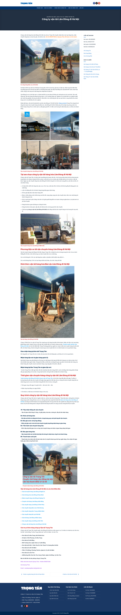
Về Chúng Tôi (87, 50)
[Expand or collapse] (99, 83)
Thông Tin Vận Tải (69, 16)
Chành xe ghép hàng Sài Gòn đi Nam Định (33, 574)
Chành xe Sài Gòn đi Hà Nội (70, 574)
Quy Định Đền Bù (53, 592)
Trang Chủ (40, 7)
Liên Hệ (81, 7)
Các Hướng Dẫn (88, 56)
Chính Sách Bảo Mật (54, 590)
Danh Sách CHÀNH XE (60, 7)
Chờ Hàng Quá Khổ (72, 598)
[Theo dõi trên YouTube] (99, 3)
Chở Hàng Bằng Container (73, 595)
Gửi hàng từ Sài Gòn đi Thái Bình (92, 67)
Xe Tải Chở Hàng (71, 590)
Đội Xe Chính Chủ (73, 7)
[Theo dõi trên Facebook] (94, 3)
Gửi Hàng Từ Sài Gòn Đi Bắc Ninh (91, 77)
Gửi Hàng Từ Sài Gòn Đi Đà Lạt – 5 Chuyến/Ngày (92, 70)
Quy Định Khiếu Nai (54, 595)
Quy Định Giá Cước (54, 598)
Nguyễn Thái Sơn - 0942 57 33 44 (55, 16)
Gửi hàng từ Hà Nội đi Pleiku (91, 64)
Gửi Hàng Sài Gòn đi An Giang (91, 74)
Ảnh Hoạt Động (87, 53)
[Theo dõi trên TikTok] (96, 3)
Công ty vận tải (63, 103)
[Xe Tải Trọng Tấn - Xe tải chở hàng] (26, 3)
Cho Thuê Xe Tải (71, 592)
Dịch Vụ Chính (48, 7)
